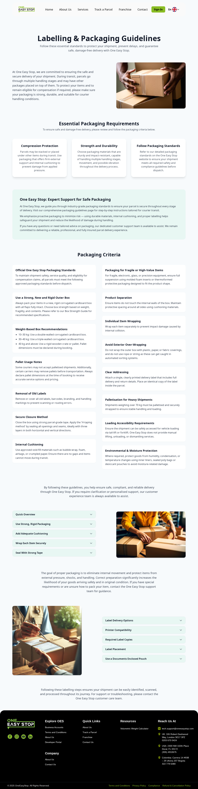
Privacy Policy (139, 785)
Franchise (125, 9)
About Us (65, 9)
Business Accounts (54, 727)
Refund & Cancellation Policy (176, 785)
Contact (143, 9)
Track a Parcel (104, 9)
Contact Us (50, 764)
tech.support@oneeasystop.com (178, 728)
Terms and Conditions (55, 732)
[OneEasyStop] (23, 724)
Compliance (154, 785)
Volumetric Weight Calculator (134, 728)
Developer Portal (53, 742)
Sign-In (158, 9)
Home (49, 9)
